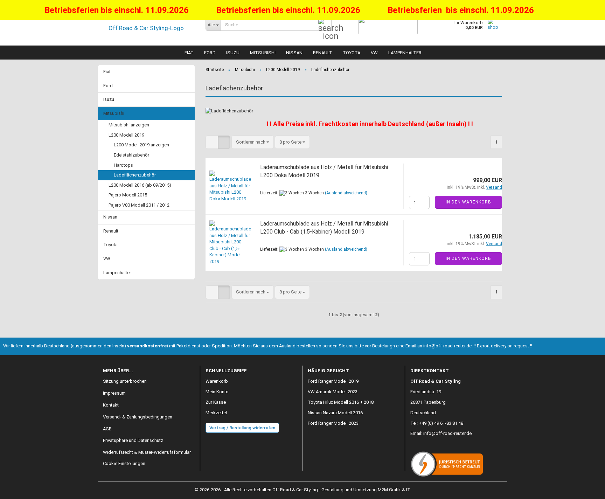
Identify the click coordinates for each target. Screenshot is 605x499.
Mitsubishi (263, 52)
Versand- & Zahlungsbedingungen (137, 417)
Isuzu (232, 52)
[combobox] (252, 142)
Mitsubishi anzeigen (129, 124)
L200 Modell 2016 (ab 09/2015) (140, 185)
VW (374, 52)
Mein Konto (217, 391)
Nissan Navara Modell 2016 (335, 412)
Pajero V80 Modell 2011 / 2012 (139, 205)
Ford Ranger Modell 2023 (333, 423)
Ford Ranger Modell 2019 (333, 381)
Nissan (294, 52)
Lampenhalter (405, 52)
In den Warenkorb (468, 202)
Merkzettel (216, 412)
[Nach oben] (585, 488)
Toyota (351, 52)
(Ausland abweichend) (346, 192)
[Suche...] (325, 25)
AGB (107, 428)
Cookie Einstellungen (124, 463)
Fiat (189, 52)
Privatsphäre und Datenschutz (133, 440)
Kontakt (111, 405)
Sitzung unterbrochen (125, 381)
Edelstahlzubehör (131, 155)
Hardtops (123, 165)
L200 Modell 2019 (126, 135)
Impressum (114, 393)
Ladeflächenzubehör (135, 175)
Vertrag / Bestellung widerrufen (242, 427)
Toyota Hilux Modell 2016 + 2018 (341, 402)
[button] (212, 142)
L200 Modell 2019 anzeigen (141, 144)
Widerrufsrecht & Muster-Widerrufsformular (147, 452)
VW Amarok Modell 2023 (332, 391)
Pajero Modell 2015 (128, 194)
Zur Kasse (216, 402)
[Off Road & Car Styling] (149, 28)
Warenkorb (217, 381)
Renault (322, 52)
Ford (210, 52)
